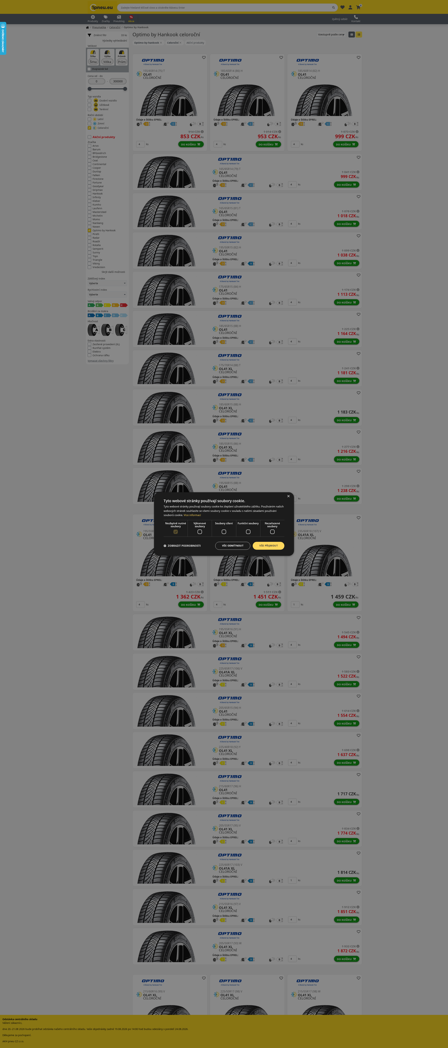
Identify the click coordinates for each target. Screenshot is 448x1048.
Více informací (192, 515)
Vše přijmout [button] (268, 545)
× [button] (288, 496)
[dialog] (224, 524)
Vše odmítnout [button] (232, 545)
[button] (182, 546)
